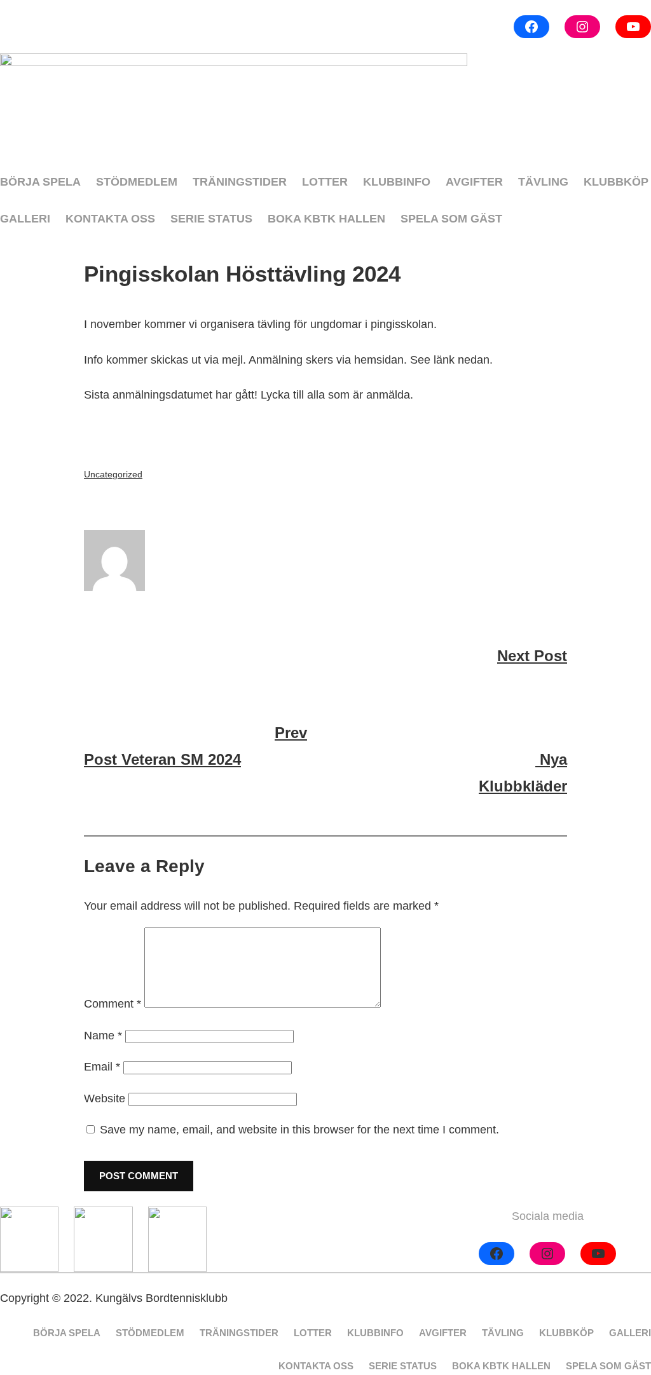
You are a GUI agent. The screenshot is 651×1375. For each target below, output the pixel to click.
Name (103, 1035)
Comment (112, 1003)
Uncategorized (113, 474)
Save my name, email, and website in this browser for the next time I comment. (299, 1129)
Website (104, 1098)
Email (102, 1066)
